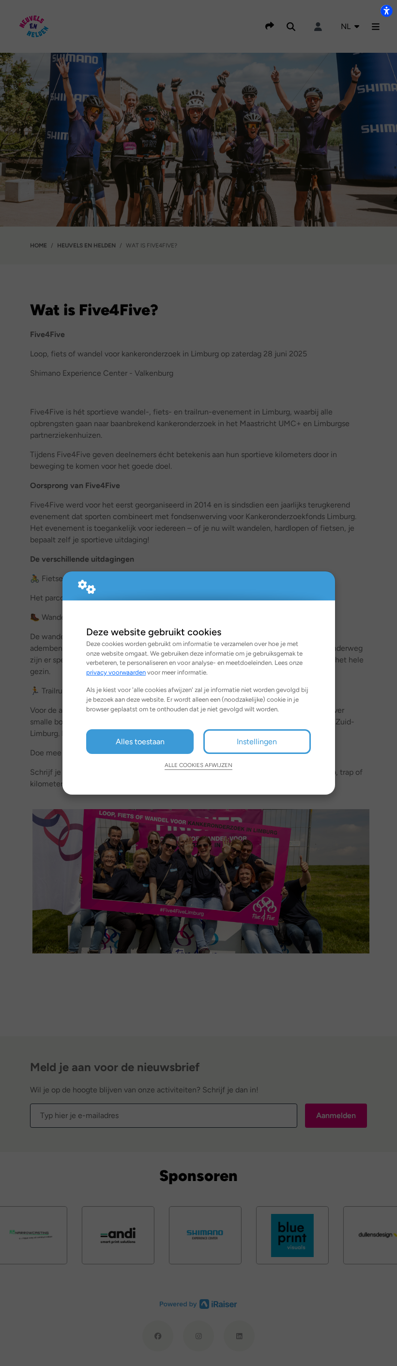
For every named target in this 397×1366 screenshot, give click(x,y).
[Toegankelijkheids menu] (386, 10)
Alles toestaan (140, 741)
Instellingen (257, 741)
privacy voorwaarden (116, 672)
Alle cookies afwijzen (198, 765)
